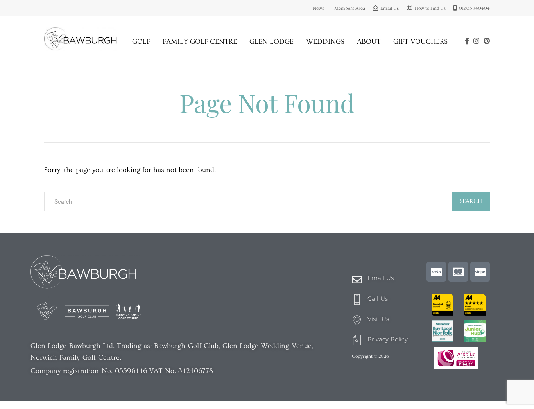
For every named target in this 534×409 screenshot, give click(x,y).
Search (471, 201)
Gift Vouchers (420, 42)
